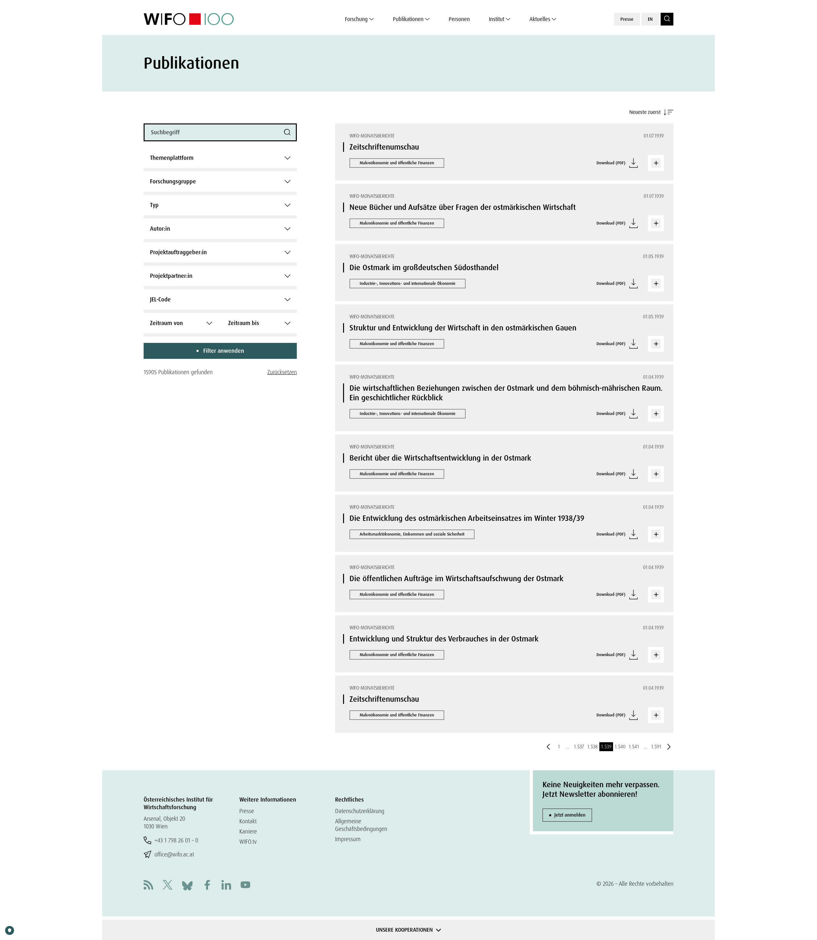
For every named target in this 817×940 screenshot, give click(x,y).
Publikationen (408, 19)
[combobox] (220, 158)
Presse (626, 19)
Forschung (356, 19)
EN (650, 19)
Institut (496, 19)
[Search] (667, 19)
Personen (459, 19)
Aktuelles (539, 19)
